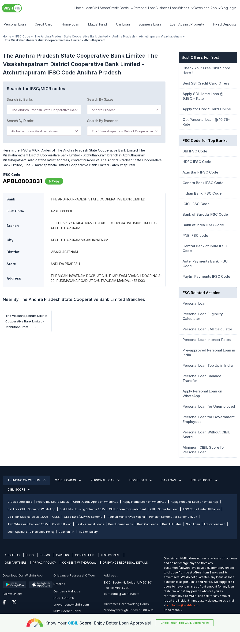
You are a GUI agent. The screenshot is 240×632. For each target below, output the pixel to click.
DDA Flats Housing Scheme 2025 (82, 509)
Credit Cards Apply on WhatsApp (95, 501)
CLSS (56, 516)
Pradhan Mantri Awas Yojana (126, 516)
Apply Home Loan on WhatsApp (144, 501)
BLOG (30, 555)
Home (7, 36)
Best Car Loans (147, 524)
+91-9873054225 (116, 588)
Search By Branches (102, 121)
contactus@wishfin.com (121, 593)
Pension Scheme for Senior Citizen (173, 516)
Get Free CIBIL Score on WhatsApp (31, 509)
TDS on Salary (88, 531)
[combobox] (44, 109)
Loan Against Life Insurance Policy (31, 531)
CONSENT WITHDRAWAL (79, 562)
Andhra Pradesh (123, 36)
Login (232, 8)
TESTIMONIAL (110, 555)
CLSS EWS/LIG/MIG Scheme (83, 516)
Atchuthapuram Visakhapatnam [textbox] (34, 131)
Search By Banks (20, 99)
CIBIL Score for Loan (164, 509)
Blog (224, 8)
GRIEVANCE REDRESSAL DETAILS (125, 562)
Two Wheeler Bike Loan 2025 (28, 524)
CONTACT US (84, 555)
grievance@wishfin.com (71, 604)
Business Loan (167, 8)
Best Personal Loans (90, 524)
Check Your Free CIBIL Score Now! (185, 623)
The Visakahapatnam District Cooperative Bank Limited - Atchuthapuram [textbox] (125, 131)
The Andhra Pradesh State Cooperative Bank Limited (71, 36)
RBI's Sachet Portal (67, 611)
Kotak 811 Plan (61, 524)
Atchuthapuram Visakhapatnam (160, 36)
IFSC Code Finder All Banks (201, 509)
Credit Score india (20, 501)
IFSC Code (22, 36)
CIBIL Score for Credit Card (127, 509)
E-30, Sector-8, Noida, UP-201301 (128, 582)
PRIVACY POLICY (44, 562)
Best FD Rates (172, 524)
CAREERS (62, 555)
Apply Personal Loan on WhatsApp (194, 501)
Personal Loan (145, 8)
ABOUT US (12, 555)
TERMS (45, 555)
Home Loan (83, 8)
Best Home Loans (120, 524)
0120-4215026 (63, 598)
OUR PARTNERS (16, 562)
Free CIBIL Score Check (52, 501)
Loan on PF (66, 531)
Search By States (100, 99)
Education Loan (214, 524)
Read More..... (173, 610)
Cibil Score (100, 8)
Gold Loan (193, 524)
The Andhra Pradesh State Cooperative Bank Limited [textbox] (45, 110)
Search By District (20, 121)
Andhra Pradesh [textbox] (104, 110)
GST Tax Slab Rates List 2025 (28, 516)
